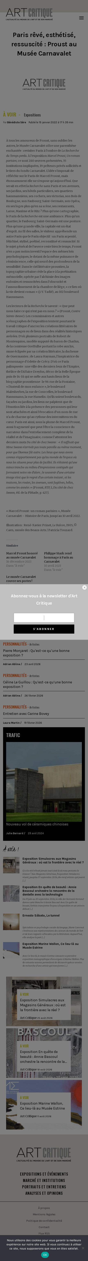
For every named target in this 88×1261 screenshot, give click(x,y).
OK (45, 1254)
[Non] (83, 1248)
